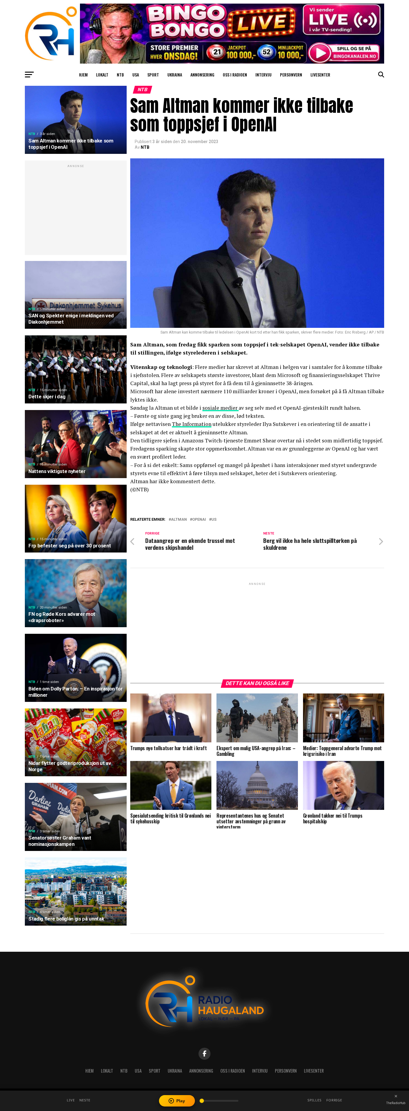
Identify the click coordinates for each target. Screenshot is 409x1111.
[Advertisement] (76, 211)
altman (179, 520)
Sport (153, 74)
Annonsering (202, 74)
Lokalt (102, 74)
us (213, 520)
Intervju (263, 74)
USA (135, 74)
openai (199, 520)
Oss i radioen (235, 74)
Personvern (291, 74)
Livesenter (320, 74)
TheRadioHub (395, 1103)
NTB (120, 74)
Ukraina (174, 74)
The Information (191, 424)
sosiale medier (220, 407)
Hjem (83, 74)
